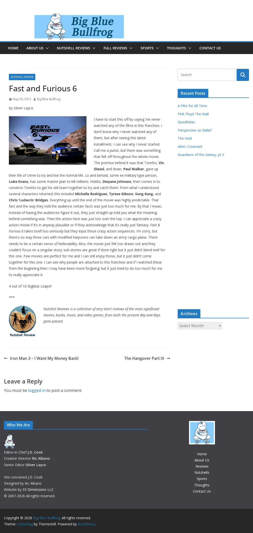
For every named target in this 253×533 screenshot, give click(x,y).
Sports (147, 48)
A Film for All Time (192, 105)
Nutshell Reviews (73, 48)
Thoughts (176, 48)
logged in (36, 390)
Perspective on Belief (194, 130)
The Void (185, 138)
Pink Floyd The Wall (193, 114)
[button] (46, 48)
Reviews (202, 466)
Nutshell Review (22, 77)
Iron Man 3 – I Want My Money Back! (44, 358)
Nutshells (201, 472)
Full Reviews (115, 48)
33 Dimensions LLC (38, 489)
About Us (34, 48)
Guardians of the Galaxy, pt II (201, 154)
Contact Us (210, 48)
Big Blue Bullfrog (48, 99)
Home (13, 48)
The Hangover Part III (144, 358)
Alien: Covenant (190, 146)
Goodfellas (186, 122)
